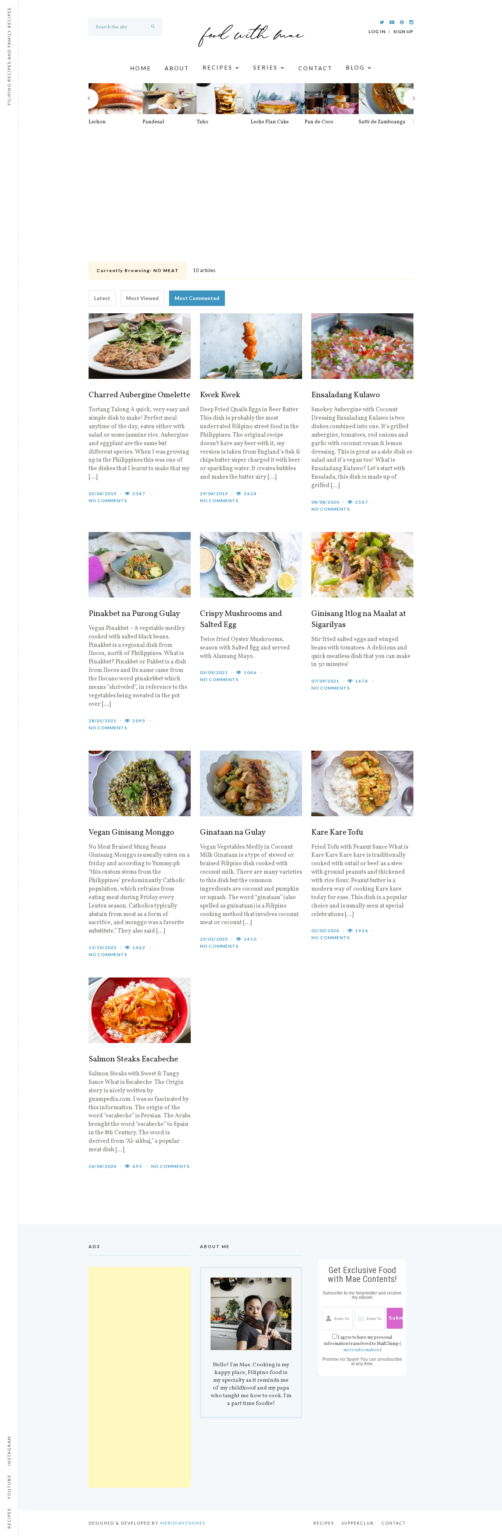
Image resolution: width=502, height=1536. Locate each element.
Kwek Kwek (220, 395)
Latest (102, 298)
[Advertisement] (251, 204)
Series (265, 68)
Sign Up (403, 31)
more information (361, 1350)
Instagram (9, 1451)
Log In (377, 31)
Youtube (9, 1487)
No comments (108, 500)
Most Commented (197, 298)
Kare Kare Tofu (337, 832)
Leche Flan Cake (270, 122)
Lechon (97, 122)
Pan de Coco (319, 122)
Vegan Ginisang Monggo (131, 832)
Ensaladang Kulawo (345, 395)
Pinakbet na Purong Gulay (134, 614)
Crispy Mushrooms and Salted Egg (241, 620)
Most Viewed (142, 298)
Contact (315, 68)
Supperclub (357, 1523)
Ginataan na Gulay (233, 832)
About (177, 68)
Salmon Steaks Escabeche (133, 1059)
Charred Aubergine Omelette (139, 395)
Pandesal (153, 122)
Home (140, 68)
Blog (355, 68)
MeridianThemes (182, 1523)
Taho (202, 122)
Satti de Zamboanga (382, 122)
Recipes (217, 68)
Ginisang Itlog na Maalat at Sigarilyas (358, 620)
